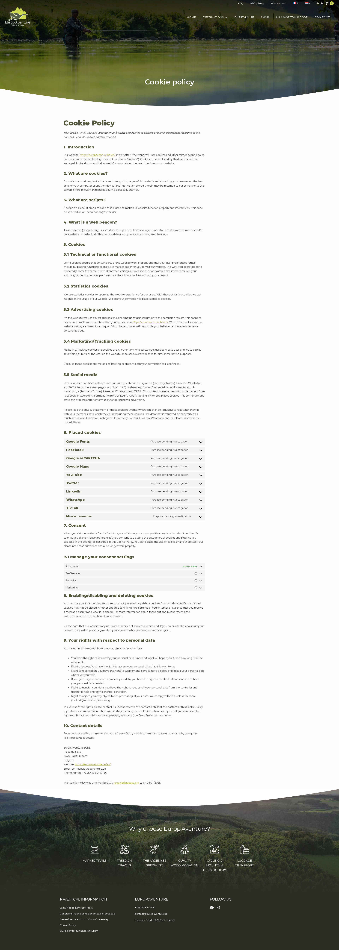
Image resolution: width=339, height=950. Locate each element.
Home (191, 17)
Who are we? (278, 3)
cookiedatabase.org (127, 782)
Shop (265, 17)
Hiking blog (256, 3)
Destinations (213, 17)
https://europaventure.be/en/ (97, 155)
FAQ (240, 3)
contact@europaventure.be (151, 913)
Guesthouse (244, 17)
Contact (322, 17)
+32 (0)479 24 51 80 (145, 907)
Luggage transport (291, 17)
